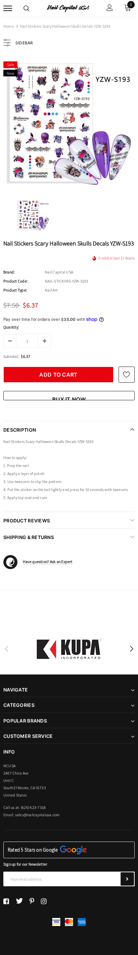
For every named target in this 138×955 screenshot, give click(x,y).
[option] (69, 123)
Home (8, 26)
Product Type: (15, 290)
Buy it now (69, 398)
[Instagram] (44, 901)
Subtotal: (11, 356)
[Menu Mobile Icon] (7, 8)
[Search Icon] (26, 8)
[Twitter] (19, 901)
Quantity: (11, 327)
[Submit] (127, 879)
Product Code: (15, 281)
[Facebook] (6, 901)
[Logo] (68, 8)
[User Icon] (110, 8)
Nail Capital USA (59, 272)
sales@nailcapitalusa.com (37, 814)
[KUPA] (69, 649)
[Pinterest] (31, 901)
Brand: (9, 272)
